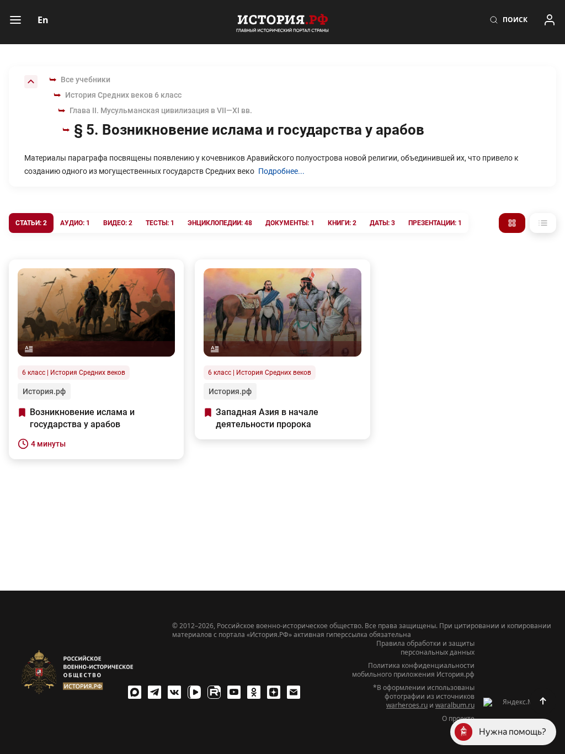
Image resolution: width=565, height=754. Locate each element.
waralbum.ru (455, 705)
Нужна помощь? (512, 731)
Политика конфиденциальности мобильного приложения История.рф (413, 670)
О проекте (458, 718)
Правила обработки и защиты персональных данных (425, 648)
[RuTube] (214, 692)
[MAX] (134, 692)
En (43, 19)
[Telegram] (154, 692)
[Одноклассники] (253, 692)
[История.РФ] (282, 22)
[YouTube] (234, 692)
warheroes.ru (407, 705)
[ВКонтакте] (174, 692)
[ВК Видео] (194, 692)
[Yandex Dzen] (273, 692)
